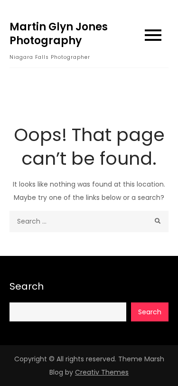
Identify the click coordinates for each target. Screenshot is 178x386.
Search (26, 286)
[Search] (158, 221)
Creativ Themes (102, 372)
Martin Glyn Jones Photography (58, 33)
